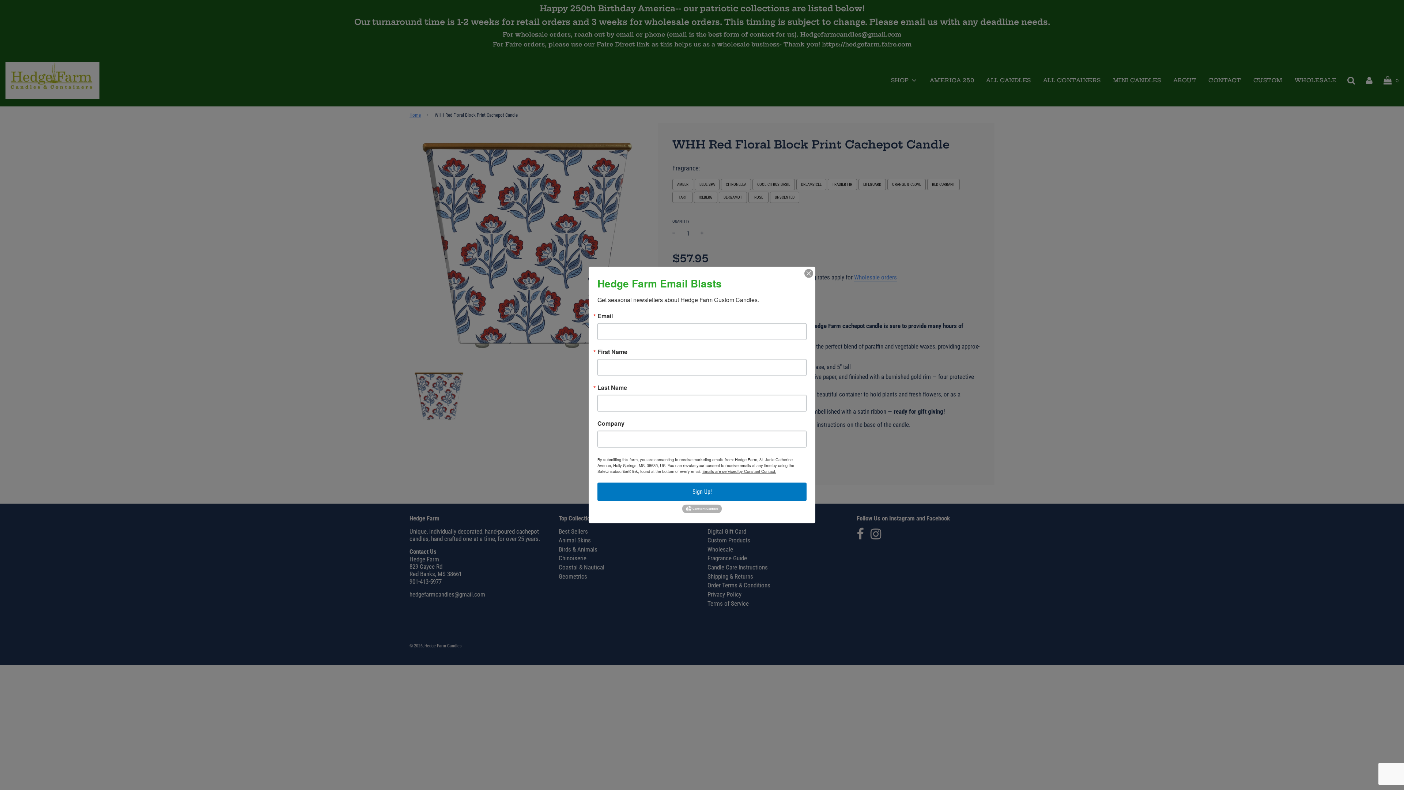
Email (605, 316)
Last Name (612, 388)
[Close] (808, 273)
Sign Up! (702, 491)
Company (610, 423)
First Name (612, 352)
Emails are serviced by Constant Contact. (739, 471)
